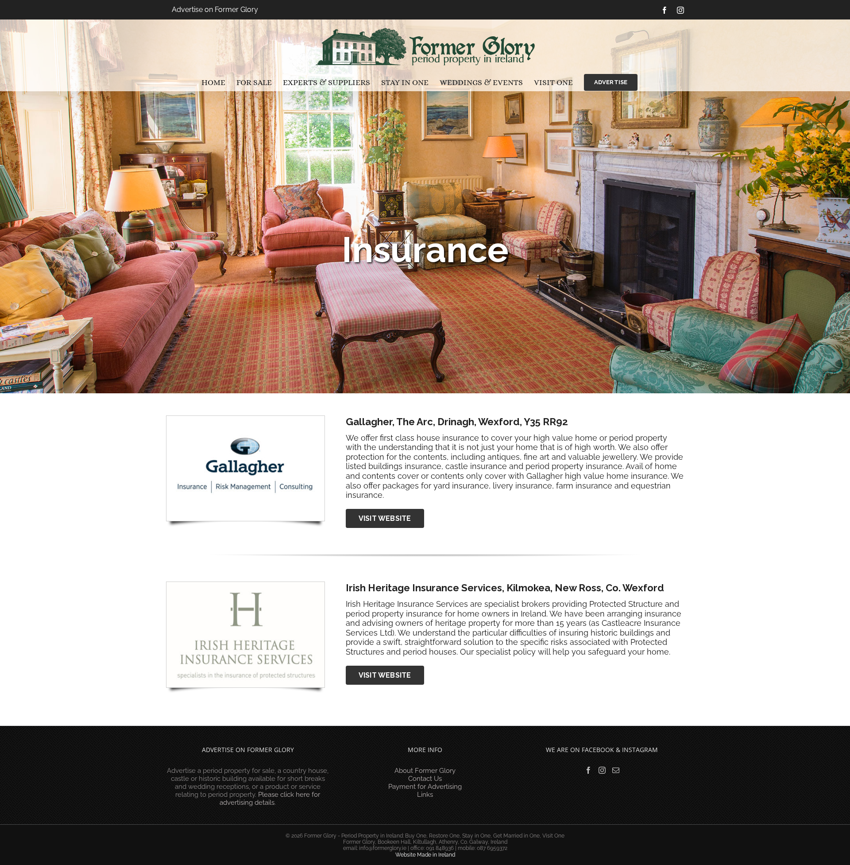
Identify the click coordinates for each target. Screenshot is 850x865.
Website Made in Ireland (425, 855)
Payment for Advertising (425, 787)
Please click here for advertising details (270, 799)
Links (425, 795)
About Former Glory (425, 771)
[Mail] (615, 770)
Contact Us (425, 779)
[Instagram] (602, 770)
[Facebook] (588, 770)
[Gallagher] (245, 419)
